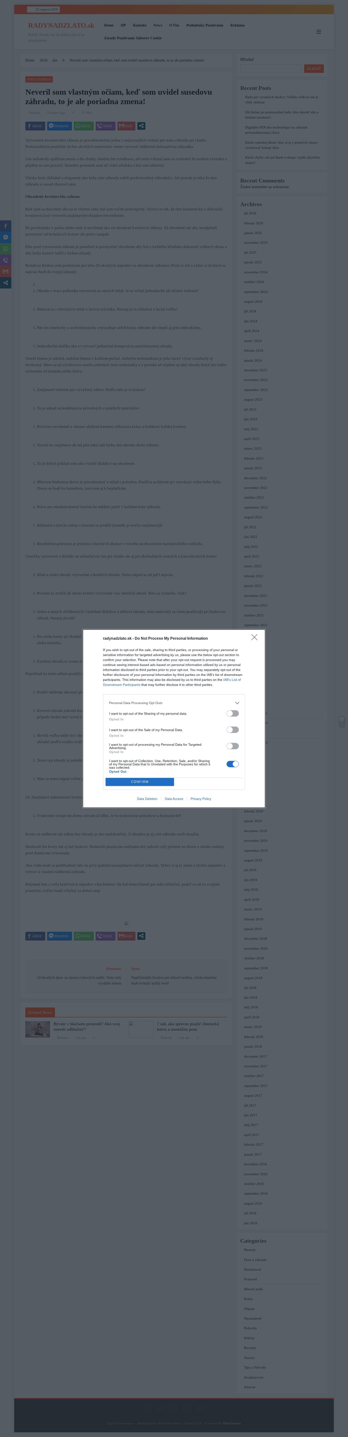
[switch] (233, 713)
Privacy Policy (201, 799)
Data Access (174, 799)
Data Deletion (147, 799)
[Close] (255, 638)
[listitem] (174, 703)
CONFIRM (140, 782)
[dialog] (174, 719)
